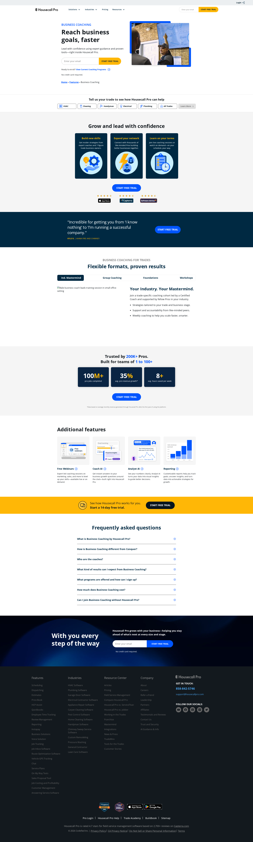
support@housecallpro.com (190, 694)
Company (147, 678)
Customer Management (43, 788)
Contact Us (146, 719)
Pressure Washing (77, 742)
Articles (108, 685)
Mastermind (110, 724)
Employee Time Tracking (44, 714)
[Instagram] (199, 709)
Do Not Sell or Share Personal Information (152, 830)
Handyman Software (78, 724)
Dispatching (37, 690)
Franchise (109, 719)
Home (64, 82)
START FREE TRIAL (168, 229)
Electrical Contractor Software (83, 699)
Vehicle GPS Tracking (42, 758)
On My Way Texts (40, 773)
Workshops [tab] (186, 277)
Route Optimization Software (46, 753)
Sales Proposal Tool (41, 778)
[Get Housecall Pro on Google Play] (153, 807)
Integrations (110, 729)
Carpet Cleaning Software (80, 709)
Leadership (146, 699)
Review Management (42, 719)
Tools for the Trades (114, 743)
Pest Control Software (79, 714)
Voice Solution (39, 739)
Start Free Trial (208, 9)
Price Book (37, 699)
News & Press (111, 734)
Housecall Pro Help (108, 818)
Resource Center (115, 678)
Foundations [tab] (150, 277)
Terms (181, 830)
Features (74, 82)
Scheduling (37, 685)
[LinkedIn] (192, 709)
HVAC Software (75, 685)
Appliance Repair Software (81, 704)
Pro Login (88, 818)
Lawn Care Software (78, 752)
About (144, 685)
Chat (34, 763)
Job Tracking (38, 743)
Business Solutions (41, 734)
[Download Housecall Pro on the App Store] (134, 807)
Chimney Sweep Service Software (79, 731)
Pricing (107, 690)
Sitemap (165, 818)
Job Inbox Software (41, 748)
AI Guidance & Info (150, 729)
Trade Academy (132, 818)
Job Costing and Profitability (45, 783)
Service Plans (38, 768)
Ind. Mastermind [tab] (71, 277)
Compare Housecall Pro (116, 699)
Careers (144, 690)
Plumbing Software (77, 690)
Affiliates (145, 709)
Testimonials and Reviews (153, 714)
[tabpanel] (126, 311)
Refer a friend (147, 695)
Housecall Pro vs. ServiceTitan (119, 704)
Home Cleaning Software (80, 719)
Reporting (37, 724)
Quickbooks (37, 709)
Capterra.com (181, 826)
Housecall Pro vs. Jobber (116, 709)
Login (238, 2)
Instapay (36, 729)
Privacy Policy (98, 830)
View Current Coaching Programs (91, 69)
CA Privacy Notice (117, 830)
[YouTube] (178, 709)
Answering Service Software (45, 792)
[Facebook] (185, 709)
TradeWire (109, 739)
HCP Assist (37, 704)
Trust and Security (150, 724)
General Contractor (77, 747)
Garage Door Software (79, 695)
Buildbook (151, 818)
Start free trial (126, 187)
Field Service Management (117, 695)
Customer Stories (113, 748)
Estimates (36, 695)
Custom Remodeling (78, 737)
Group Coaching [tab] (112, 277)
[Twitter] (206, 709)
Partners (145, 704)
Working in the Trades (115, 714)
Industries (74, 678)
